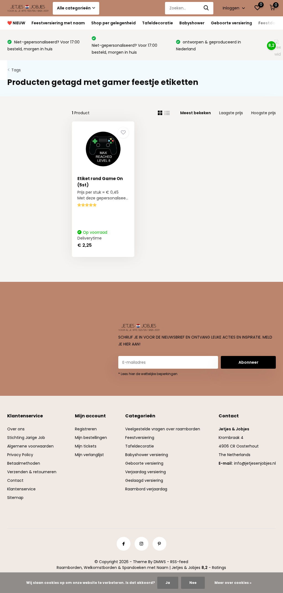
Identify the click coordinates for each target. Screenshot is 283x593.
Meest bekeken (195, 113)
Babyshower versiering (146, 454)
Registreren (86, 429)
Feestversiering (139, 437)
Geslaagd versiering (144, 480)
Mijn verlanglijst (89, 454)
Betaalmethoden (23, 463)
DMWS (160, 562)
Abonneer (248, 362)
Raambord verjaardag (146, 489)
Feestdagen (270, 23)
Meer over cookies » (232, 582)
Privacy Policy (20, 454)
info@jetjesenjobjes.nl (255, 463)
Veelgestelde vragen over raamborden (162, 429)
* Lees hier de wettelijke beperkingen (147, 373)
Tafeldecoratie (157, 23)
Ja (168, 582)
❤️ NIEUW (16, 23)
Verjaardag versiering (145, 472)
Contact (15, 480)
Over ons (16, 429)
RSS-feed (179, 562)
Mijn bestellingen (91, 437)
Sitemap (15, 497)
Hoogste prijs (263, 113)
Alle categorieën (74, 8)
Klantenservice (21, 489)
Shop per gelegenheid (113, 23)
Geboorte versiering (231, 23)
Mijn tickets (85, 446)
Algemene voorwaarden (30, 446)
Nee (192, 582)
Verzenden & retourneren (31, 472)
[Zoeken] (206, 8)
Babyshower (192, 23)
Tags (16, 70)
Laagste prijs (231, 113)
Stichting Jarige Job (26, 437)
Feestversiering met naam (58, 23)
